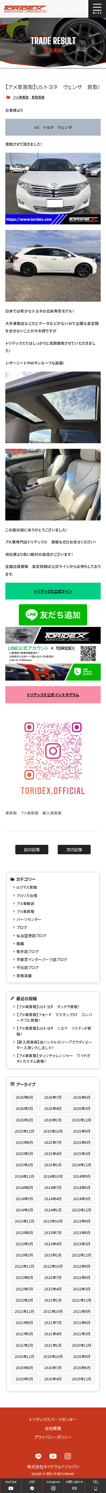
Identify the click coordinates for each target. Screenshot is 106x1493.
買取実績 (38, 97)
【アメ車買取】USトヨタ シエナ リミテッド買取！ (53, 1031)
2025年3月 (81, 1153)
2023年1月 (53, 1254)
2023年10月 (53, 1220)
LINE (38, 1456)
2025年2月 (24, 1164)
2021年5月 (24, 1333)
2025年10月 (53, 1131)
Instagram (67, 1456)
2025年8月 (24, 1142)
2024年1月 (53, 1209)
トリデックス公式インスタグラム (53, 694)
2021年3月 (81, 1333)
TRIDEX (24, 9)
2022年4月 (53, 1288)
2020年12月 (81, 1345)
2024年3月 (81, 1198)
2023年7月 (53, 1232)
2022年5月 (24, 1288)
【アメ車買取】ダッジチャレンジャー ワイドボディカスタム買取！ (53, 1058)
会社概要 (53, 1428)
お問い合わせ (74, 1481)
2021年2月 (24, 1345)
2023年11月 (24, 1220)
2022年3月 (81, 1288)
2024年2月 (24, 1209)
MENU (97, 9)
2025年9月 (81, 1131)
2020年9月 (81, 1356)
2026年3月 (81, 1108)
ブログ (21, 927)
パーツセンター (29, 919)
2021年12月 (81, 1300)
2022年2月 (24, 1300)
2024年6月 (81, 1187)
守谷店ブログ (27, 967)
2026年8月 (24, 1097)
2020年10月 (53, 1356)
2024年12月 (81, 1164)
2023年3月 (81, 1243)
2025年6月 (81, 1142)
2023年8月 (24, 1232)
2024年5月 (24, 1198)
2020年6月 (81, 1367)
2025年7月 (53, 1142)
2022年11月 (24, 1266)
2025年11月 (24, 1131)
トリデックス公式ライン (53, 591)
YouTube (53, 1456)
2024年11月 (24, 1176)
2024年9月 (81, 1176)
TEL (96, 1481)
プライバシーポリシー (53, 1437)
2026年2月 (24, 1119)
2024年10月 (53, 1176)
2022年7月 (53, 1277)
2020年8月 (24, 1367)
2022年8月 (24, 1277)
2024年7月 (53, 1187)
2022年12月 (81, 1254)
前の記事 (32, 849)
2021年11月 (24, 1311)
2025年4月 (53, 1153)
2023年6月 (81, 1232)
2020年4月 (53, 1378)
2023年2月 (24, 1254)
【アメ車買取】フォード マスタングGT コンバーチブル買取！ (54, 1017)
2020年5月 (24, 1378)
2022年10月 (53, 1266)
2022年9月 (81, 1266)
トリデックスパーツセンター (53, 1419)
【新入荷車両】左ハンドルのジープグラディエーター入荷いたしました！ (54, 1044)
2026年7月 (53, 1097)
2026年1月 (53, 1119)
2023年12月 (81, 1209)
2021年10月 (53, 1311)
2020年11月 (24, 1356)
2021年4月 (53, 1333)
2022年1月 (53, 1300)
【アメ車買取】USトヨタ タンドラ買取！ (48, 1006)
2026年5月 (24, 1108)
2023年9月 (81, 1220)
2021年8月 (24, 1322)
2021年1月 (53, 1345)
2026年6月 (81, 1097)
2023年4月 (53, 1243)
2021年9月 (81, 1311)
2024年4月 (53, 1198)
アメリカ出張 (26, 895)
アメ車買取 (21, 97)
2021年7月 (53, 1322)
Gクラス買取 (26, 887)
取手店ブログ (27, 951)
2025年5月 (24, 1153)
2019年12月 (81, 1378)
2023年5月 (24, 1243)
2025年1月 (53, 1164)
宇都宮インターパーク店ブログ (41, 959)
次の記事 (74, 849)
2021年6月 (81, 1322)
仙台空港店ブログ (31, 935)
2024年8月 (24, 1187)
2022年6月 (81, 1277)
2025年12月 (81, 1119)
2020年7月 (53, 1367)
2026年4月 (53, 1108)
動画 (20, 943)
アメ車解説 (25, 903)
